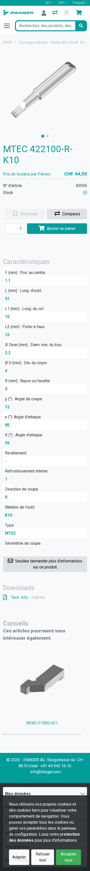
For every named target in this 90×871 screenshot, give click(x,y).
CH (48, 3)
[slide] (42, 136)
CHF (61, 3)
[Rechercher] (81, 26)
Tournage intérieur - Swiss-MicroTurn (48, 42)
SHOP (7, 42)
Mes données (18, 793)
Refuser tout (43, 857)
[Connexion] (43, 13)
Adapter (19, 857)
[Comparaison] (55, 13)
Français (78, 3)
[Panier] (79, 13)
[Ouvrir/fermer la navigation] (9, 26)
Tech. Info (28, 597)
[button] (85, 192)
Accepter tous (68, 857)
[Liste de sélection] (67, 13)
